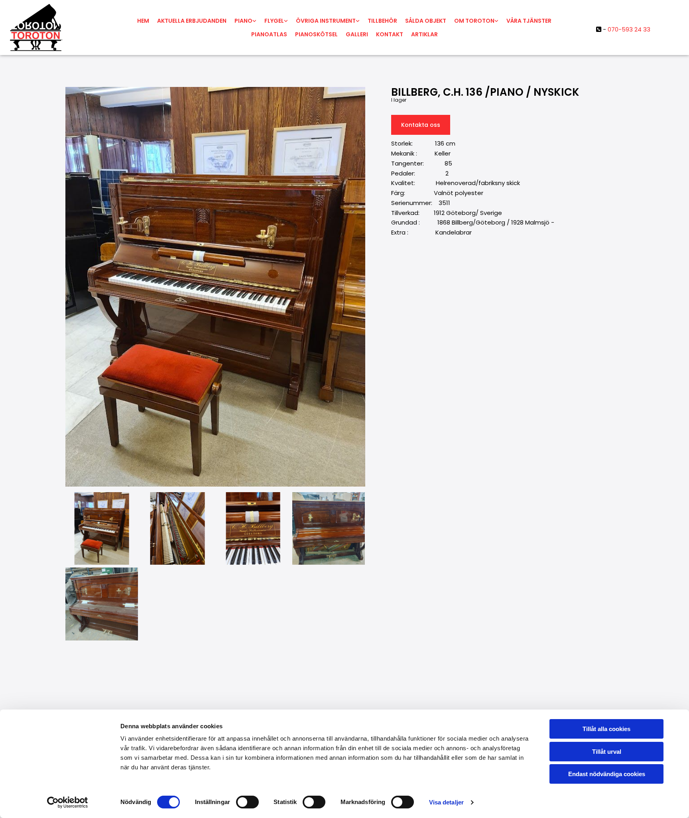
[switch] (247, 802)
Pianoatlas (269, 34)
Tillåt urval (606, 751)
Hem (143, 21)
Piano (243, 21)
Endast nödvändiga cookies (606, 774)
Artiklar (424, 34)
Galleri (357, 34)
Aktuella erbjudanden (191, 21)
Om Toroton (474, 21)
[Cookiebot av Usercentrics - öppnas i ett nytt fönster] (67, 802)
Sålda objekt (425, 21)
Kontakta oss (420, 125)
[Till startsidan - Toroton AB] (66, 27)
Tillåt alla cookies (606, 728)
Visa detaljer (446, 802)
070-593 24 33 (629, 29)
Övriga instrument (326, 21)
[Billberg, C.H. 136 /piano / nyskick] (215, 287)
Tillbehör (382, 21)
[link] (245, 21)
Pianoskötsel (316, 34)
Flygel (274, 21)
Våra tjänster (528, 21)
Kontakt (389, 34)
